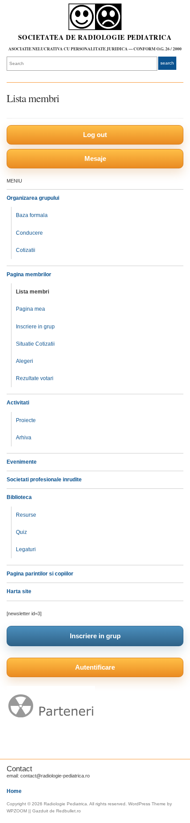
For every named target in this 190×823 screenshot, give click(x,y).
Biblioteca (19, 497)
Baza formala (32, 215)
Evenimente (22, 462)
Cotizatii (25, 250)
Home (14, 791)
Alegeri (24, 361)
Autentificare (95, 667)
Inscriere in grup (35, 327)
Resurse (26, 515)
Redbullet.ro (68, 810)
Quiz (21, 532)
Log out (95, 134)
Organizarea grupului (33, 198)
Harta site (19, 591)
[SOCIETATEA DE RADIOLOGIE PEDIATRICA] (95, 17)
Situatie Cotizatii (35, 344)
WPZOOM (17, 810)
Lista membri (32, 292)
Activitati (18, 403)
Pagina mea (30, 309)
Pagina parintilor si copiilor (40, 574)
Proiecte (26, 420)
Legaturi (26, 549)
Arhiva (23, 437)
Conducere (29, 233)
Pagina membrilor (29, 274)
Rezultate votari (34, 378)
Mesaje (95, 158)
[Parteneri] (51, 724)
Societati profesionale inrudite (44, 479)
